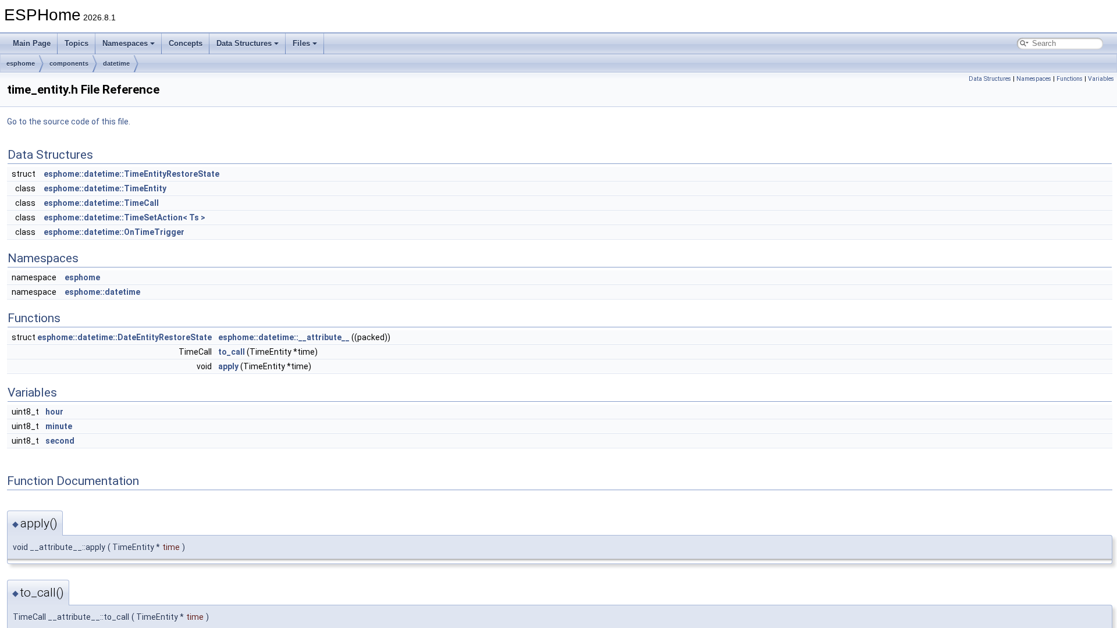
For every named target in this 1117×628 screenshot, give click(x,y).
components (68, 63)
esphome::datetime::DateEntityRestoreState (124, 337)
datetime (116, 63)
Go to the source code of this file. (68, 121)
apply (228, 366)
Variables (1101, 79)
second (59, 440)
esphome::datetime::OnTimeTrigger (114, 232)
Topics (76, 43)
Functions (1069, 79)
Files (301, 43)
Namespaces (125, 43)
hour (54, 411)
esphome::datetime (102, 292)
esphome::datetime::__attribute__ (284, 337)
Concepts (185, 43)
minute (58, 426)
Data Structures (244, 43)
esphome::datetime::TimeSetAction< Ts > (124, 217)
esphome (20, 63)
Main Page (32, 43)
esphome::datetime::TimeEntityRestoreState (131, 174)
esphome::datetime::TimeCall (101, 203)
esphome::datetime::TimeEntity (105, 188)
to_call (231, 351)
